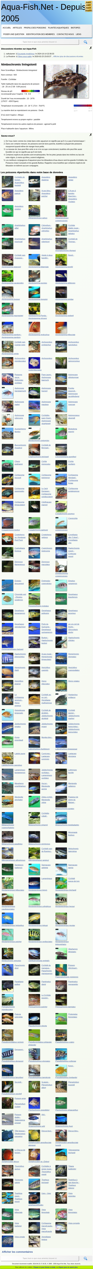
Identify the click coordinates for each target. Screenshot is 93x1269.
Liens (78, 34)
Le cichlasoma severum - (19, 700)
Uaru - (39, 1199)
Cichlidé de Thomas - (66, 245)
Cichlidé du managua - (47, 969)
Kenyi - (66, 1071)
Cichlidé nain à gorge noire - (13, 348)
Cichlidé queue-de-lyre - (67, 884)
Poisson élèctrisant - (66, 971)
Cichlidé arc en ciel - (47, 699)
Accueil (7, 28)
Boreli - (64, 261)
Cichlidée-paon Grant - (46, 419)
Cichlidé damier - (74, 714)
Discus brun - (40, 1138)
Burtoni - (47, 640)
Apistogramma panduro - (12, 336)
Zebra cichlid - (47, 799)
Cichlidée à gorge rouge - (47, 1170)
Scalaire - (47, 1085)
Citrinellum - (47, 228)
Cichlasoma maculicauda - (47, 1227)
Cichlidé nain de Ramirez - (40, 854)
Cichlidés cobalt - (38, 819)
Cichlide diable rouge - (73, 229)
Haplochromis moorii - (74, 552)
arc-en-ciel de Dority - (73, 628)
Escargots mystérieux (26, 54)
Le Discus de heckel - (13, 1156)
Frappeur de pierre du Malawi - (66, 803)
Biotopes (75, 28)
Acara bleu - (46, 193)
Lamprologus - (40, 884)
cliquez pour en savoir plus (68, 1267)
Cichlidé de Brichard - (39, 451)
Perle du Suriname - (47, 628)
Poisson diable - (20, 1119)
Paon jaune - (47, 377)
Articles (17, 28)
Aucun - (46, 786)
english (88, 5)
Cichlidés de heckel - (20, 181)
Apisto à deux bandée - (40, 261)
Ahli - (37, 1120)
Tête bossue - (20, 1133)
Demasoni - (13, 1055)
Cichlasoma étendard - (73, 479)
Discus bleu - (67, 1138)
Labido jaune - (13, 759)
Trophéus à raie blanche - (73, 1184)
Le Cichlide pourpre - (39, 1001)
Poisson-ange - (20, 1102)
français (88, 7)
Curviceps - (46, 756)
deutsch (88, 2)
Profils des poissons (35, 28)
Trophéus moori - (18, 1197)
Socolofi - (12, 1088)
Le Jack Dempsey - (47, 493)
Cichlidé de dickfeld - (47, 714)
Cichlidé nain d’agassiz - (13, 261)
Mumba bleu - (40, 743)
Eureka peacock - (73, 392)
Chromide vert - (20, 597)
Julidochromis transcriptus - (74, 728)
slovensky (88, 10)
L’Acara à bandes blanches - (72, 196)
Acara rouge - (47, 656)
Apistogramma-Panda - (37, 317)
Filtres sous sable (25, 56)
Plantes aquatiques (58, 28)
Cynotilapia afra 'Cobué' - (73, 539)
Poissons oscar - (19, 379)
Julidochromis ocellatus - (47, 774)
